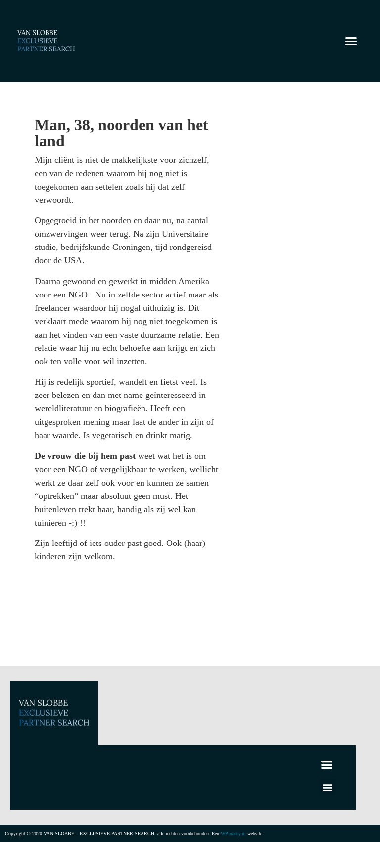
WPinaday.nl (233, 833)
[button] (350, 41)
